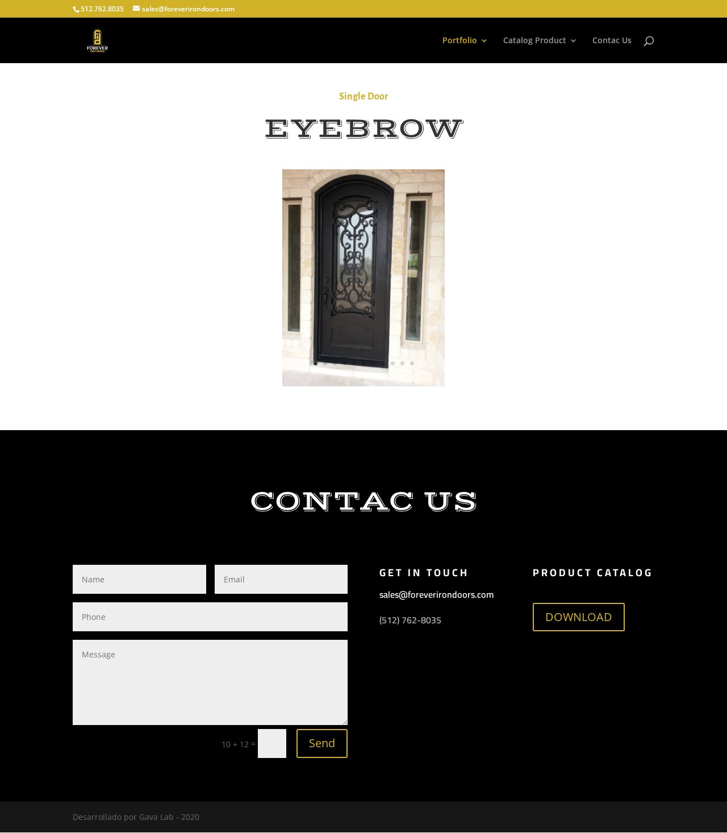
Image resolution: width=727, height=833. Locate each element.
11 (412, 363)
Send (322, 743)
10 (402, 363)
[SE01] (363, 383)
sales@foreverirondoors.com (436, 594)
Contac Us (612, 40)
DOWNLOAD (578, 616)
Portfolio (459, 40)
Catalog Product (534, 40)
